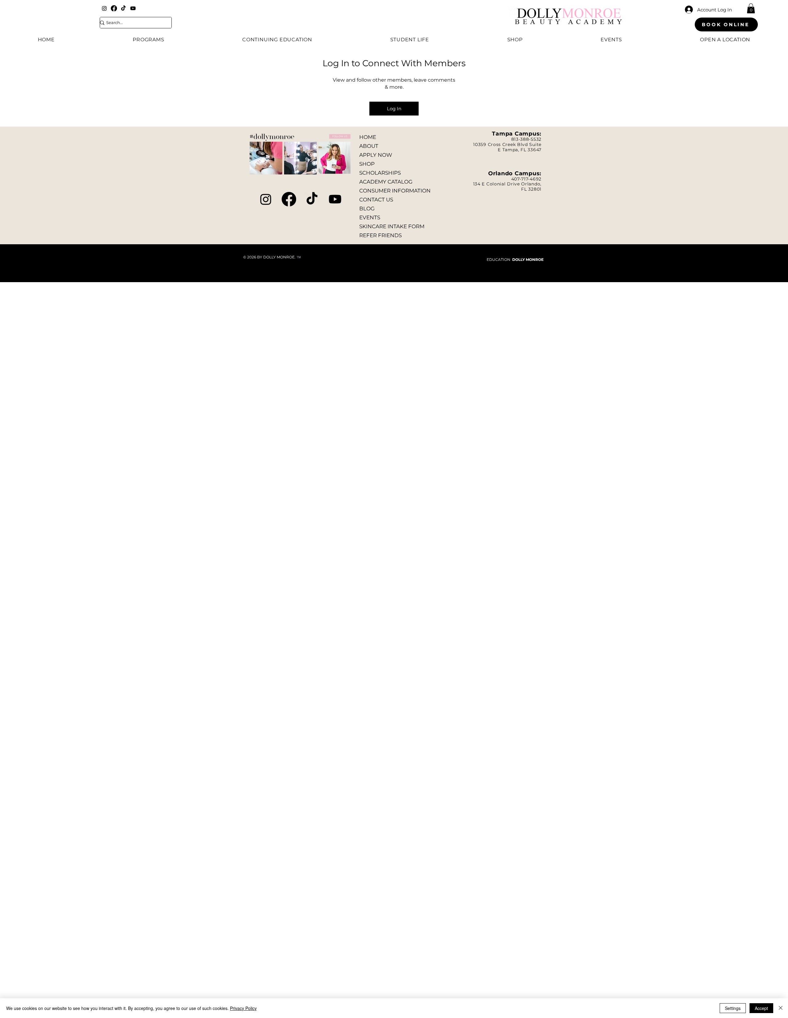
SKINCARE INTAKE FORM (391, 226)
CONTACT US (376, 200)
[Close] (780, 1008)
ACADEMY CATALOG (385, 182)
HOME (367, 137)
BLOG (367, 208)
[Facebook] (114, 8)
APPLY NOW (375, 155)
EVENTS (369, 217)
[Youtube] (133, 8)
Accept (761, 1008)
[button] (751, 8)
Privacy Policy (243, 1008)
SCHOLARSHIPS (380, 173)
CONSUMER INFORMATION (395, 191)
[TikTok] (123, 8)
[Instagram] (104, 8)
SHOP (367, 164)
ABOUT (368, 146)
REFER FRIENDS (380, 235)
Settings (733, 1008)
